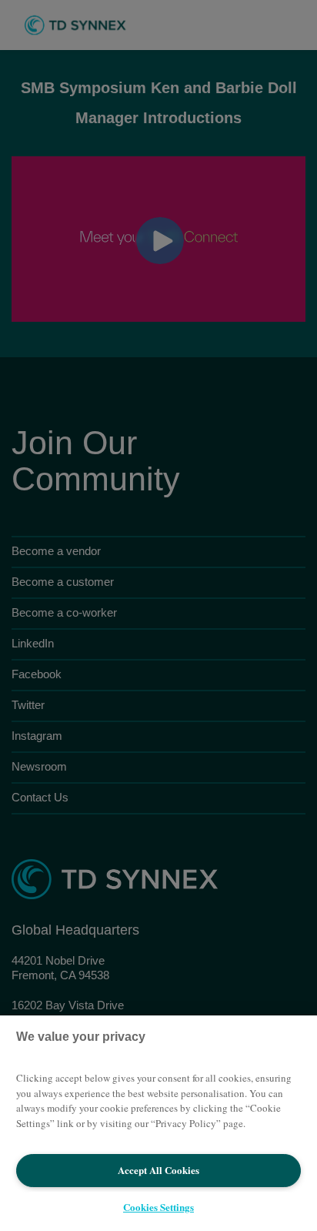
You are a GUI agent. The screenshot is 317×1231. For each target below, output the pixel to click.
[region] (158, 1123)
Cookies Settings (158, 1206)
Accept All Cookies (158, 1169)
